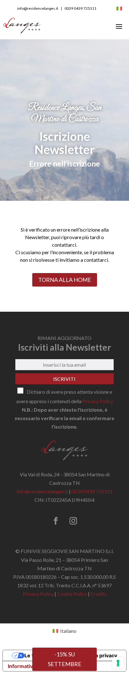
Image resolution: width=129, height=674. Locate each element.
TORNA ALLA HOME (64, 279)
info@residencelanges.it (37, 8)
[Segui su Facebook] (55, 521)
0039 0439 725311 (80, 8)
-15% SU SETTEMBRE (64, 659)
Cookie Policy (72, 594)
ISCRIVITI (64, 379)
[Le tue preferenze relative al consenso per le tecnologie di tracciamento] (118, 663)
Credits (98, 594)
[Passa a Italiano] (119, 7)
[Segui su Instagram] (73, 521)
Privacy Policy (97, 401)
